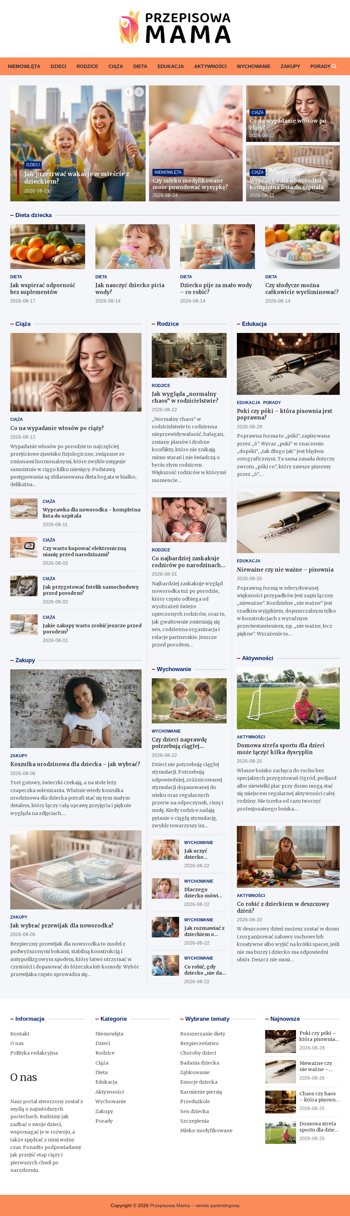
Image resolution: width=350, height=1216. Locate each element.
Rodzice (87, 66)
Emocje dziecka (198, 1082)
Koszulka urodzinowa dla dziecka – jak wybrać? (75, 764)
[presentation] (129, 92)
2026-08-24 (165, 195)
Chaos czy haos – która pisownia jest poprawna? (319, 1100)
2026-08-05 (23, 934)
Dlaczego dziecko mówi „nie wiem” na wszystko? (201, 898)
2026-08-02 (55, 563)
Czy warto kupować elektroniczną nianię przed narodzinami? (84, 551)
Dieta (140, 66)
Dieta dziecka (33, 215)
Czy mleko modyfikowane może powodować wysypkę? (190, 184)
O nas (17, 1043)
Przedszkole (195, 1101)
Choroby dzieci (198, 1053)
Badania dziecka (199, 1063)
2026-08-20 (249, 919)
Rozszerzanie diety (202, 1034)
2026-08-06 (23, 773)
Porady (320, 66)
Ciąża (115, 66)
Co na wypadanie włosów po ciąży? (57, 428)
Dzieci (58, 66)
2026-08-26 (249, 578)
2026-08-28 (249, 426)
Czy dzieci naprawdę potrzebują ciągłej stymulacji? (179, 746)
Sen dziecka (194, 1111)
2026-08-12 (262, 135)
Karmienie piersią (201, 1092)
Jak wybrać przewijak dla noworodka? (61, 925)
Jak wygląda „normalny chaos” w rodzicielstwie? (185, 397)
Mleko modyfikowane (206, 1130)
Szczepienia (194, 1121)
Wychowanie (253, 66)
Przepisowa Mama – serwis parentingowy (195, 1205)
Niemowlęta (24, 66)
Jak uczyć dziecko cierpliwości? (200, 857)
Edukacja (171, 66)
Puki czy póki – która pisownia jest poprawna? (317, 1039)
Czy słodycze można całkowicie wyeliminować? (302, 288)
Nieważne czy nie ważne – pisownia (285, 569)
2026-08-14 (108, 301)
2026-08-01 (55, 640)
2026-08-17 (23, 301)
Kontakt (19, 1034)
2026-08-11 (262, 195)
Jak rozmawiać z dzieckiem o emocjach (204, 934)
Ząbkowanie (195, 1072)
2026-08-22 (164, 409)
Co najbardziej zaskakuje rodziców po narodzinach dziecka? (186, 565)
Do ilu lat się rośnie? (55, 181)
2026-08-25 (249, 761)
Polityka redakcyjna (34, 1053)
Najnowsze (285, 1019)
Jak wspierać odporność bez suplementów (42, 288)
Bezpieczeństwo (199, 1043)
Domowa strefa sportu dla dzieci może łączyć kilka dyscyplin (281, 749)
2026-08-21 (37, 190)
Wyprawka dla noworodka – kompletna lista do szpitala (288, 184)
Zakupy (290, 66)
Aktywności (210, 66)
